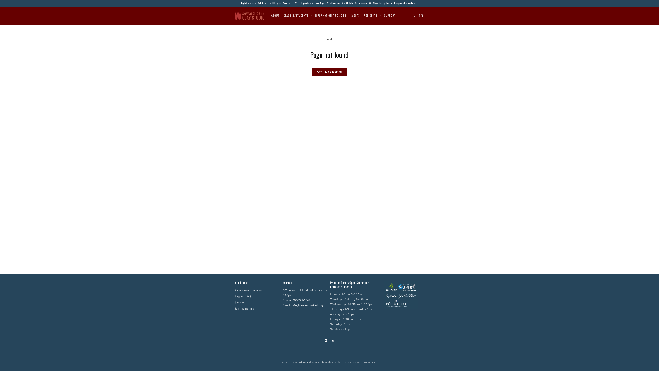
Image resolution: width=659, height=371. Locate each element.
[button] (297, 15)
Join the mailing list (247, 308)
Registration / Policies (248, 290)
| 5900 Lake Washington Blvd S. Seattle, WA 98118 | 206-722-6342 (345, 362)
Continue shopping (329, 71)
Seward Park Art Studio (301, 362)
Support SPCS (243, 296)
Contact (239, 302)
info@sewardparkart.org (307, 305)
